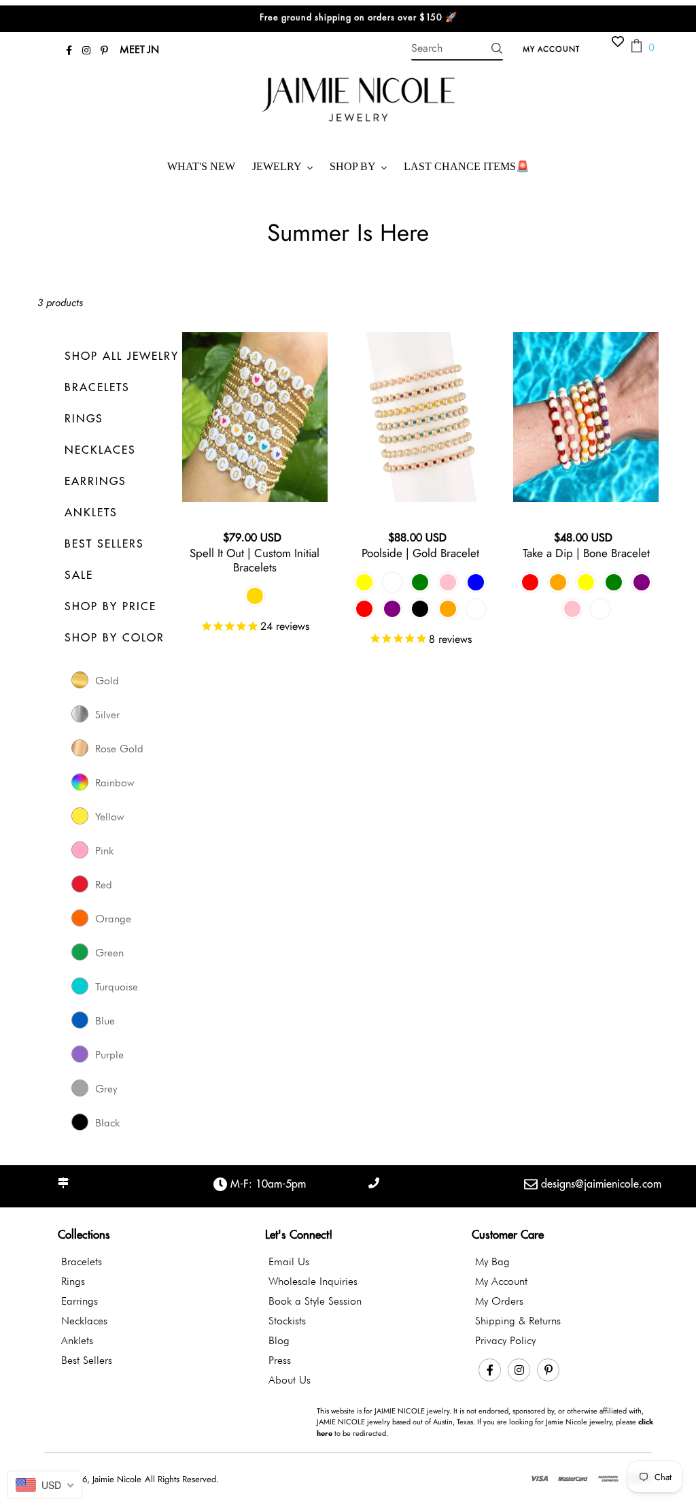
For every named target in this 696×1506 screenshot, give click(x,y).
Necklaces (84, 1320)
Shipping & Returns (518, 1320)
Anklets (77, 1340)
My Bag (492, 1261)
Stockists (287, 1320)
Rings (73, 1281)
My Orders (499, 1300)
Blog (279, 1340)
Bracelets (81, 1261)
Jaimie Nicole (116, 1479)
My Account (555, 48)
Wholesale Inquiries (313, 1281)
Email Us (288, 1261)
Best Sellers (86, 1360)
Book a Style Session (315, 1300)
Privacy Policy (505, 1340)
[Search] (496, 48)
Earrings (79, 1300)
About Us (289, 1379)
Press (279, 1360)
